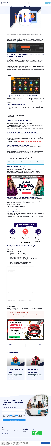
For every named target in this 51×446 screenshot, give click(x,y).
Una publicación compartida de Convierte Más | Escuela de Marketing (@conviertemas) (21, 300)
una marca (28, 246)
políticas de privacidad (13, 415)
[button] (28, 3)
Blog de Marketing (16, 430)
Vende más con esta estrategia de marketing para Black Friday (34, 371)
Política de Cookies (36, 439)
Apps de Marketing (16, 431)
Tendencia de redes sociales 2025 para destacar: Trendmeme (15, 371)
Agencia (24, 431)
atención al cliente (15, 168)
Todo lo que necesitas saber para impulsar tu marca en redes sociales (29, 220)
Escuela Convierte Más (26, 434)
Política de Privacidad (28, 439)
